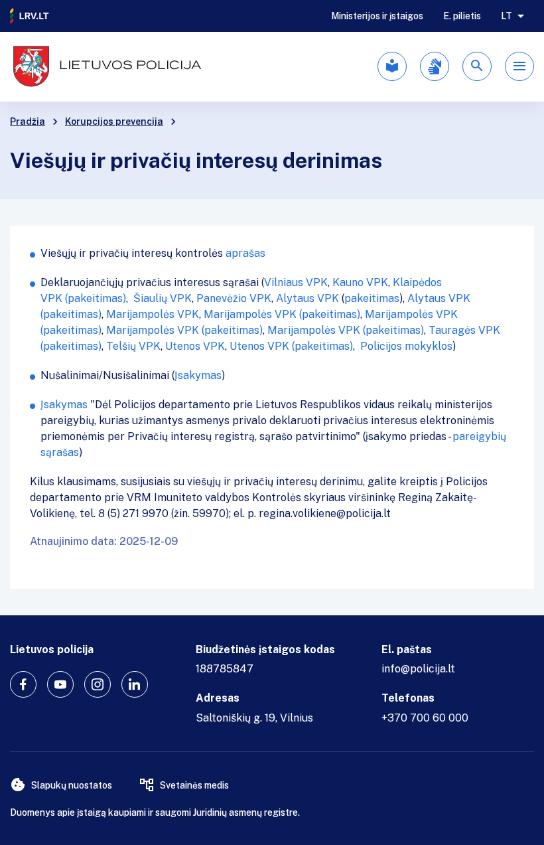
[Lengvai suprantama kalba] (392, 66)
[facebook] (23, 684)
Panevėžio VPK (233, 298)
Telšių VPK (133, 346)
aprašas (245, 253)
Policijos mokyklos (406, 346)
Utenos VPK (195, 346)
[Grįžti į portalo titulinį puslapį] (30, 16)
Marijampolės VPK (152, 314)
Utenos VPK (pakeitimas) (291, 346)
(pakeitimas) (95, 298)
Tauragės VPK (464, 330)
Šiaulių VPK (162, 298)
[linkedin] (134, 684)
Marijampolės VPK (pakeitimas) (282, 314)
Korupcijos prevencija (114, 121)
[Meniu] (519, 66)
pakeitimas (371, 298)
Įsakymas (198, 375)
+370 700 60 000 (424, 718)
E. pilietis (462, 16)
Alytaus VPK (307, 298)
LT (506, 16)
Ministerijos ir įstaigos (377, 16)
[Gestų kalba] (434, 66)
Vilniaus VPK (296, 282)
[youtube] (60, 684)
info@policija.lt (418, 668)
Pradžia (27, 121)
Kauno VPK (360, 282)
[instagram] (97, 684)
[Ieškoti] (477, 66)
